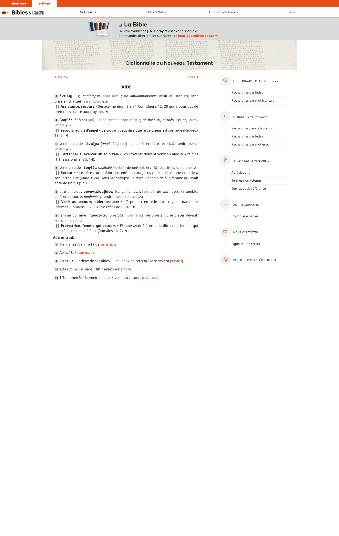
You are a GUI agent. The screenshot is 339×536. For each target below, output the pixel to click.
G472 (193, 144)
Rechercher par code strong (252, 128)
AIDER (192, 77)
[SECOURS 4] (150, 278)
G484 (86, 101)
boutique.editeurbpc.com (198, 36)
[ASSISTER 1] (108, 244)
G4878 (121, 197)
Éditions (45, 3)
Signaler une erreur (246, 244)
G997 (176, 168)
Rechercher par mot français (252, 100)
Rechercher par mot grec (250, 144)
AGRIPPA (62, 77)
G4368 (60, 221)
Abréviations (240, 172)
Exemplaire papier (244, 216)
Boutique (19, 3)
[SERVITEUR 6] (86, 253)
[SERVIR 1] (176, 261)
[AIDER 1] (128, 269)
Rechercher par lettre (247, 92)
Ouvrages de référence (248, 188)
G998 (193, 120)
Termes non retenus (246, 180)
